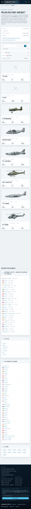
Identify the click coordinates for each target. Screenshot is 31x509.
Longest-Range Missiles (7, 475)
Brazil (5, 317)
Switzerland (7, 428)
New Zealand (7, 406)
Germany (6, 311)
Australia (6, 326)
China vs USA (18, 481)
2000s (19, 452)
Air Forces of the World (7, 479)
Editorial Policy (21, 504)
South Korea (7, 285)
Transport (5, 350)
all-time (15, 278)
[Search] (29, 2)
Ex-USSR (6, 382)
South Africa (7, 421)
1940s (14, 449)
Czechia (6, 378)
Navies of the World (6, 481)
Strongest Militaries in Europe (8, 471)
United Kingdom (8, 304)
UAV (3, 352)
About (14, 504)
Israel (5, 315)
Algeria (6, 309)
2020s (4, 454)
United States (7, 278)
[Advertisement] (15, 248)
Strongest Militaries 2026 (7, 469)
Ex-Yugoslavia (7, 384)
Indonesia (6, 320)
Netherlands (7, 404)
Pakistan (6, 289)
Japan (5, 287)
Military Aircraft (5, 482)
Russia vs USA (18, 479)
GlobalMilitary (11, 2)
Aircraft (7, 5)
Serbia (5, 417)
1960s (24, 449)
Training (5, 348)
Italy (5, 300)
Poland (5, 322)
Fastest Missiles (5, 473)
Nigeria (6, 408)
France (5, 296)
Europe (5, 380)
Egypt (5, 293)
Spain (5, 318)
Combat (4, 343)
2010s (24, 452)
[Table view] (28, 46)
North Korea (7, 291)
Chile (5, 375)
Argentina (6, 331)
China (5, 282)
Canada (5, 328)
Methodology (4, 506)
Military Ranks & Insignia (7, 484)
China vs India (18, 482)
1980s (9, 452)
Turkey (5, 294)
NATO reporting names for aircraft (12, 38)
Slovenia (6, 419)
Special (4, 354)
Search (26, 58)
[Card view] (25, 46)
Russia (5, 280)
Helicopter (5, 347)
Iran (5, 306)
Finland (6, 386)
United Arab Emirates (9, 313)
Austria (6, 369)
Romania (6, 413)
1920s (4, 449)
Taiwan (5, 302)
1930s (9, 449)
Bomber (4, 345)
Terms (17, 506)
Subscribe (15, 498)
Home (2, 5)
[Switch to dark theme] (26, 2)
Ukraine (6, 329)
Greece (5, 307)
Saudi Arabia (7, 298)
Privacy (12, 506)
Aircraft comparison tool (9, 40)
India (5, 283)
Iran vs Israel (18, 484)
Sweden (5, 426)
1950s (19, 449)
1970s (4, 452)
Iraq (5, 324)
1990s (14, 452)
